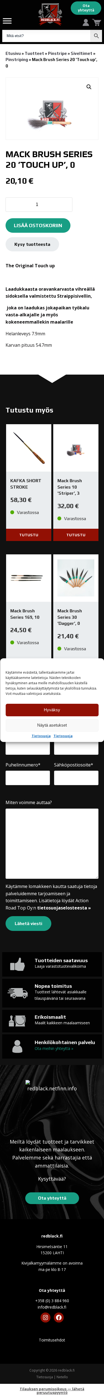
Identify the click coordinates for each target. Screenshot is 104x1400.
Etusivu (13, 53)
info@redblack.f (52, 1307)
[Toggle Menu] (7, 20)
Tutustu (28, 535)
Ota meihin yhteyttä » (54, 1048)
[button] (89, 87)
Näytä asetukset (52, 725)
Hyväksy (52, 709)
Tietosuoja (41, 736)
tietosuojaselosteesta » (64, 908)
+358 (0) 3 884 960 (52, 1300)
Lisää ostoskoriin (38, 225)
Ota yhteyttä (86, 8)
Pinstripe (57, 53)
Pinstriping (17, 59)
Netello (62, 1377)
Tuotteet (34, 53)
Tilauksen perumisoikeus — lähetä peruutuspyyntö (52, 1390)
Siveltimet (81, 53)
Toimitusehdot (52, 1340)
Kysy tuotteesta (32, 244)
